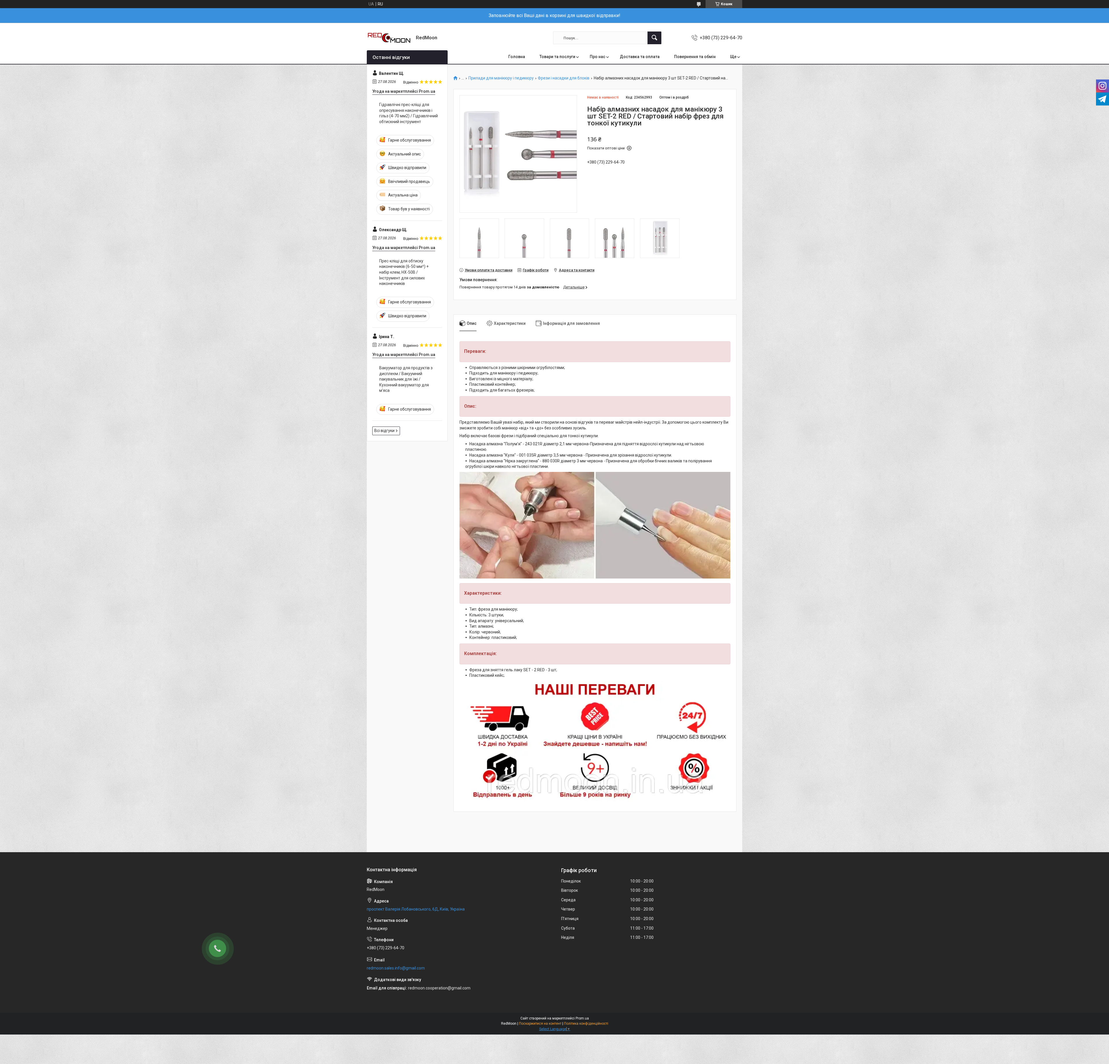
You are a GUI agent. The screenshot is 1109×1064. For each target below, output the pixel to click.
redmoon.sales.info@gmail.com (396, 968)
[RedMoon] (389, 37)
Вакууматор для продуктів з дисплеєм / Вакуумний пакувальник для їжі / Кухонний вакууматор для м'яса (406, 379)
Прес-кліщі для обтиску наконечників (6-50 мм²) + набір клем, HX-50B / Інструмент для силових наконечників (404, 272)
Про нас (597, 56)
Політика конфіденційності (586, 1024)
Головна (516, 56)
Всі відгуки (384, 430)
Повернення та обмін (695, 56)
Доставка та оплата (640, 56)
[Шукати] (654, 37)
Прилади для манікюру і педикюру (501, 78)
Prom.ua (582, 1018)
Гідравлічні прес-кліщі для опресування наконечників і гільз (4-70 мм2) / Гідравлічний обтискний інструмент (408, 113)
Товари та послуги (557, 56)
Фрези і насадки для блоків (563, 78)
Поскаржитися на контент (540, 1024)
